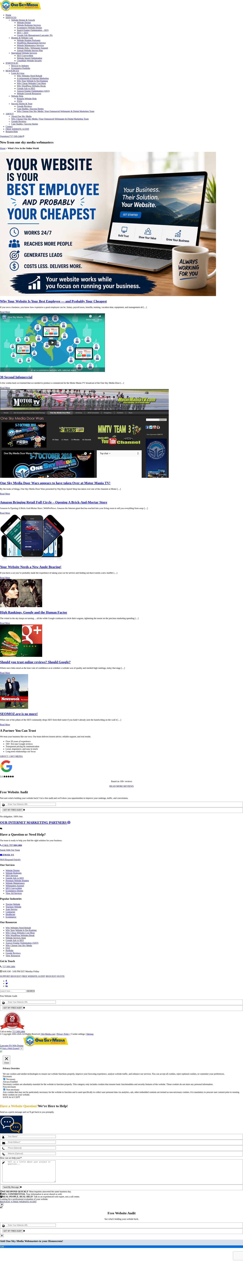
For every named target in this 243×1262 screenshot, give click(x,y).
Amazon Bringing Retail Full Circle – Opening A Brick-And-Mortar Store (53, 502)
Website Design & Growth (23, 20)
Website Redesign (14, 873)
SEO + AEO (22, 33)
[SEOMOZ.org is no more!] (14, 708)
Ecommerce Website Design (29, 27)
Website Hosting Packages (28, 40)
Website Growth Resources (29, 93)
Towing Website (13, 904)
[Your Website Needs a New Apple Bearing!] (32, 561)
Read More (5, 312)
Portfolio (9, 950)
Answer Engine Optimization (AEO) (33, 91)
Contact (9, 126)
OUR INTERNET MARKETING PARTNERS (33, 822)
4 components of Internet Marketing (33, 78)
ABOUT (10, 114)
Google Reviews (24, 106)
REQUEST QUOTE (55, 976)
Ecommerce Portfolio (20, 68)
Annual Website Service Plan (30, 50)
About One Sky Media (21, 116)
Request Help (12, 131)
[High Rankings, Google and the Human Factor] (21, 606)
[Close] (2, 1204)
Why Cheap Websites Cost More (31, 83)
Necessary (10, 1079)
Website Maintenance (15, 883)
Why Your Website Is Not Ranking (32, 81)
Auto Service (11, 909)
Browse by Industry (20, 65)
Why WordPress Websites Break (31, 86)
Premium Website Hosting (17, 880)
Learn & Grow (17, 73)
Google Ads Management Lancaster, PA (35, 35)
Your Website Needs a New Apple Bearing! (30, 567)
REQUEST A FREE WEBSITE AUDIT (18, 1201)
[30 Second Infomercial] (52, 371)
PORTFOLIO (12, 63)
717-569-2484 (11, 136)
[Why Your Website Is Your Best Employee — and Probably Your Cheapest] (108, 295)
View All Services (14, 893)
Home (8, 15)
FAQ (8, 948)
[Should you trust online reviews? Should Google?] (21, 656)
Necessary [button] (7, 1076)
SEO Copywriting (25, 55)
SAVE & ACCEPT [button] (11, 1097)
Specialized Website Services (24, 53)
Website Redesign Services (29, 25)
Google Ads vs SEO (26, 88)
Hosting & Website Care (22, 38)
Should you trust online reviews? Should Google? (35, 662)
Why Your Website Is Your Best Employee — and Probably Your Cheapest (53, 301)
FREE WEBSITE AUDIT (17, 129)
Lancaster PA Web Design (11, 1045)
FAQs (19, 101)
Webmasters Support (15, 885)
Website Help (17, 96)
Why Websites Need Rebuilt (29, 76)
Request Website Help (27, 98)
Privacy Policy (63, 1034)
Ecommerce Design (14, 891)
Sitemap (90, 1034)
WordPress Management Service (31, 43)
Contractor (10, 912)
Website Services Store (16, 938)
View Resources (13, 955)
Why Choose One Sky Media (19, 945)
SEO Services (12, 875)
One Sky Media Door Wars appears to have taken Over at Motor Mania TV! (55, 483)
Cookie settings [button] (78, 1034)
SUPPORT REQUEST (10, 976)
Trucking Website (13, 907)
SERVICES (11, 17)
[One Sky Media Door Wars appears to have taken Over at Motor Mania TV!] (84, 477)
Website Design (24, 22)
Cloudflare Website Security (29, 60)
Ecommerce (11, 917)
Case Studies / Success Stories (30, 109)
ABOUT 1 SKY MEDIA (11, 756)
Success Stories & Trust (21, 103)
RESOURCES (12, 71)
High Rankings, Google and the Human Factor (33, 612)
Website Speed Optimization (29, 58)
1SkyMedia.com (47, 1034)
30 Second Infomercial (16, 377)
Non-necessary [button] (9, 1087)
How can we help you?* (11, 1158)
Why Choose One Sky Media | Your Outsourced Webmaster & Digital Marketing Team (55, 111)
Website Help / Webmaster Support (32, 48)
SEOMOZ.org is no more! (19, 714)
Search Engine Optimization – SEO (33, 30)
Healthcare (10, 914)
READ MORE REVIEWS (121, 786)
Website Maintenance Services (30, 45)
